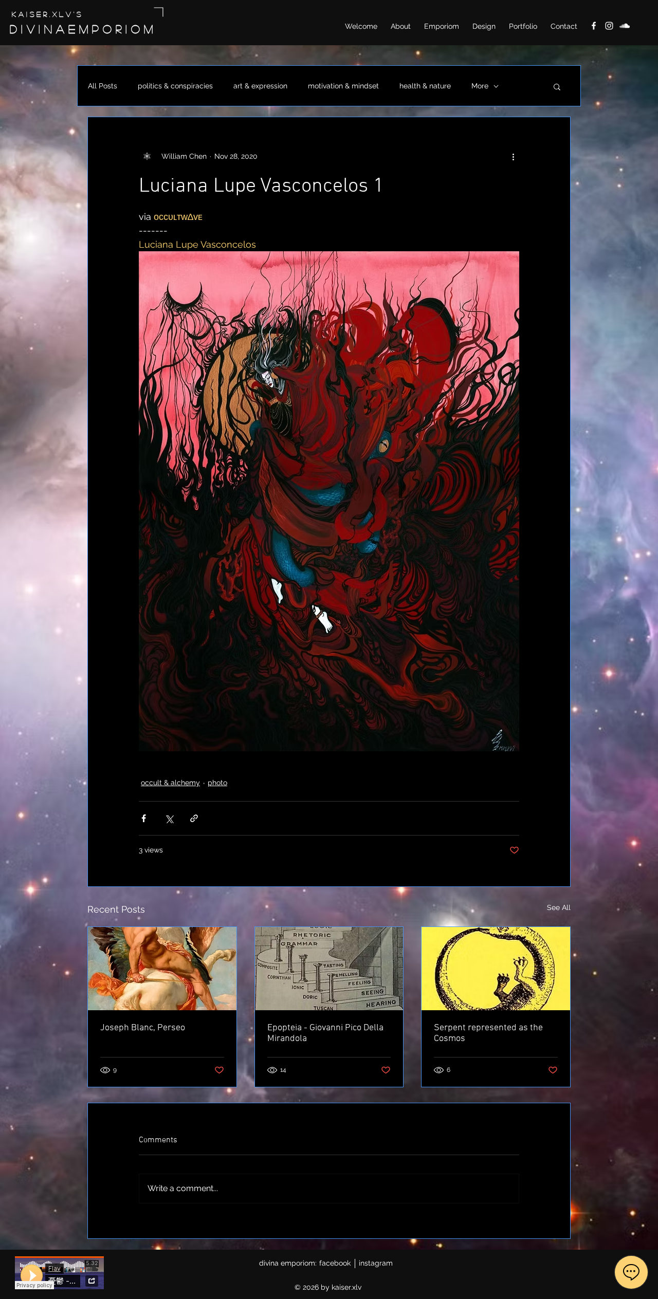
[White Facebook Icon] (594, 26)
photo (217, 782)
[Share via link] (194, 818)
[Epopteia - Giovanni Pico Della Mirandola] (329, 968)
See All (559, 907)
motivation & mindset (343, 86)
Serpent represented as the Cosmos (488, 1033)
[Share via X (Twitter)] (169, 818)
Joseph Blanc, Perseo (142, 1028)
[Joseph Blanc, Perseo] (162, 968)
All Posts (102, 86)
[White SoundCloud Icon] (624, 26)
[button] (557, 86)
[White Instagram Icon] (609, 26)
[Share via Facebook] (144, 818)
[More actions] (513, 156)
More (479, 86)
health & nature (425, 86)
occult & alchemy (170, 782)
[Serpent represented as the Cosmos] (496, 968)
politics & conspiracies (175, 86)
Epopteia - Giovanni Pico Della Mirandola (325, 1033)
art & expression (260, 86)
